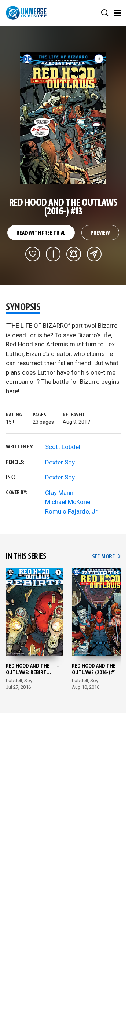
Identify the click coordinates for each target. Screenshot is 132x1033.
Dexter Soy (60, 462)
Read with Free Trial (41, 233)
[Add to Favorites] (32, 254)
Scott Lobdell (63, 447)
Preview (100, 233)
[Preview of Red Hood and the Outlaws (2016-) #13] (63, 118)
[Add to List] (53, 254)
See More (106, 556)
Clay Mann (59, 492)
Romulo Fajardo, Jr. (72, 511)
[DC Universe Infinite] (26, 12)
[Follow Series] (73, 254)
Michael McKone (67, 502)
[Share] (94, 254)
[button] (104, 12)
